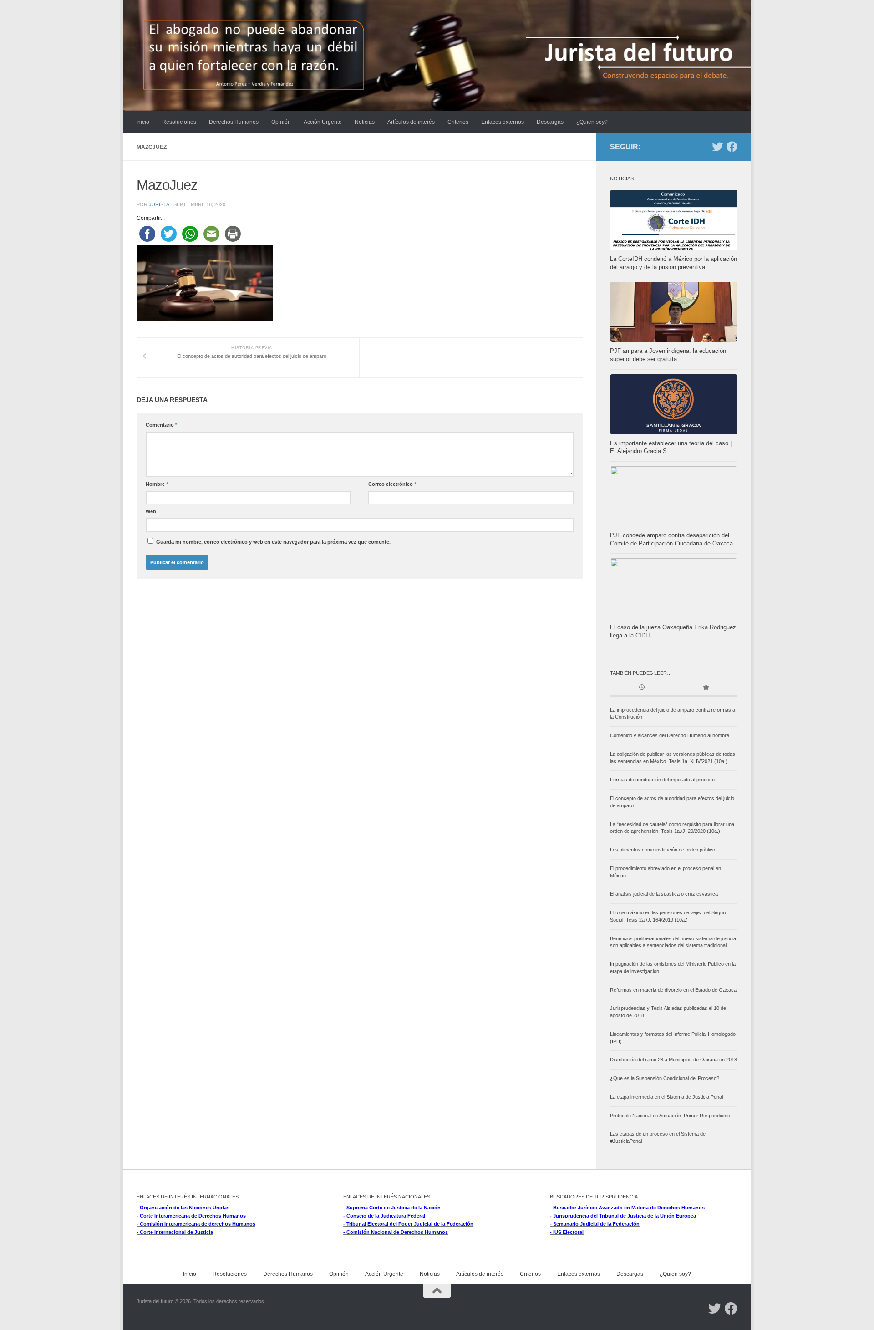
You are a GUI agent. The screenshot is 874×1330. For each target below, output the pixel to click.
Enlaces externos (502, 122)
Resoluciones (179, 122)
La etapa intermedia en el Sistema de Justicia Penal (666, 1097)
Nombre (157, 484)
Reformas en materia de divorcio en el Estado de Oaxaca (673, 990)
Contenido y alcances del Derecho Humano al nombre (669, 735)
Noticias (365, 122)
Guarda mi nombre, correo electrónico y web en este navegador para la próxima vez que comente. (273, 542)
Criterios (457, 122)
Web (151, 511)
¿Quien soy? (592, 122)
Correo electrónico (392, 484)
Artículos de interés (411, 122)
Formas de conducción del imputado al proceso (662, 779)
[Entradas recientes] (642, 688)
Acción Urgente (323, 122)
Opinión (281, 122)
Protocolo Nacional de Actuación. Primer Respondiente (670, 1115)
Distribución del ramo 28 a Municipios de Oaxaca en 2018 (673, 1059)
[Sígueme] (717, 146)
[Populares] (705, 688)
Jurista (159, 204)
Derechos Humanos (234, 122)
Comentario (161, 425)
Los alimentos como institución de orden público (662, 849)
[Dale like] (732, 146)
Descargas (550, 122)
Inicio (142, 122)
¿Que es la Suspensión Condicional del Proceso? (664, 1078)
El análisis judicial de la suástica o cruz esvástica (664, 894)
